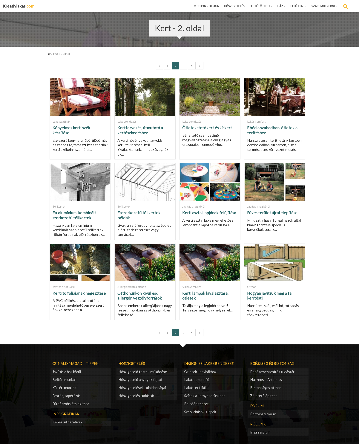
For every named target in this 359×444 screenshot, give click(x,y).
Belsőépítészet (196, 404)
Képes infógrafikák (67, 422)
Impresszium (260, 432)
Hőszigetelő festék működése (142, 372)
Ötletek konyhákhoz (200, 372)
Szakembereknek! (325, 6)
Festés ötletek (260, 6)
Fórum (257, 406)
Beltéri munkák (64, 379)
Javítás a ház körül (66, 372)
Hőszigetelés (234, 6)
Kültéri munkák (64, 387)
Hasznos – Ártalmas (266, 379)
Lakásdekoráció (196, 379)
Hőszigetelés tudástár (136, 395)
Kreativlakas (18, 5)
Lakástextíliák (195, 387)
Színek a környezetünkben (204, 395)
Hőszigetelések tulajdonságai (142, 387)
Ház (280, 6)
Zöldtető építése (263, 395)
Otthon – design (206, 6)
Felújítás (297, 6)
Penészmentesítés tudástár (272, 372)
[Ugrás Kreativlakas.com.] (49, 54)
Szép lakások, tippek (200, 412)
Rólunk (258, 424)
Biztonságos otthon (266, 387)
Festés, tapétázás (66, 395)
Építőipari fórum (263, 414)
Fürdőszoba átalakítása (70, 404)
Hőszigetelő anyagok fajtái (140, 379)
